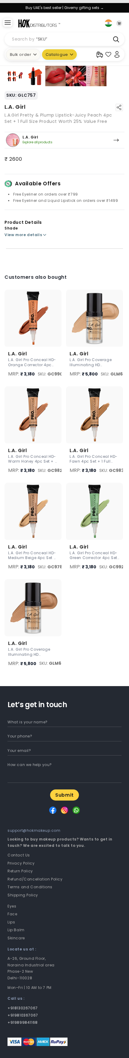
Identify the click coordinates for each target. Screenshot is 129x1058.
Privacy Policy (21, 863)
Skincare (16, 938)
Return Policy (20, 871)
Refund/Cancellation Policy (35, 879)
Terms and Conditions (30, 886)
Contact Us (19, 855)
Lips (11, 922)
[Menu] (7, 23)
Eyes (12, 906)
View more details (23, 234)
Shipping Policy (23, 895)
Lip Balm (16, 929)
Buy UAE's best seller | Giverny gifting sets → (65, 7)
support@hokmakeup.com (34, 830)
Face (12, 914)
